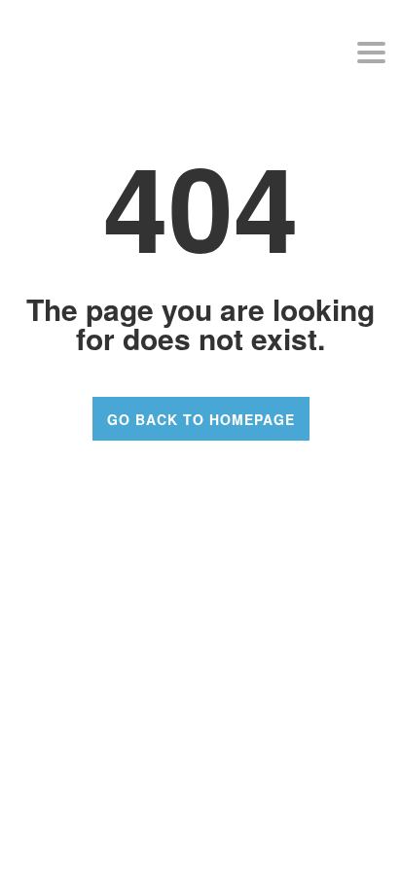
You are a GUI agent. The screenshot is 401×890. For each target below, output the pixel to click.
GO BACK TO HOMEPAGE (201, 419)
